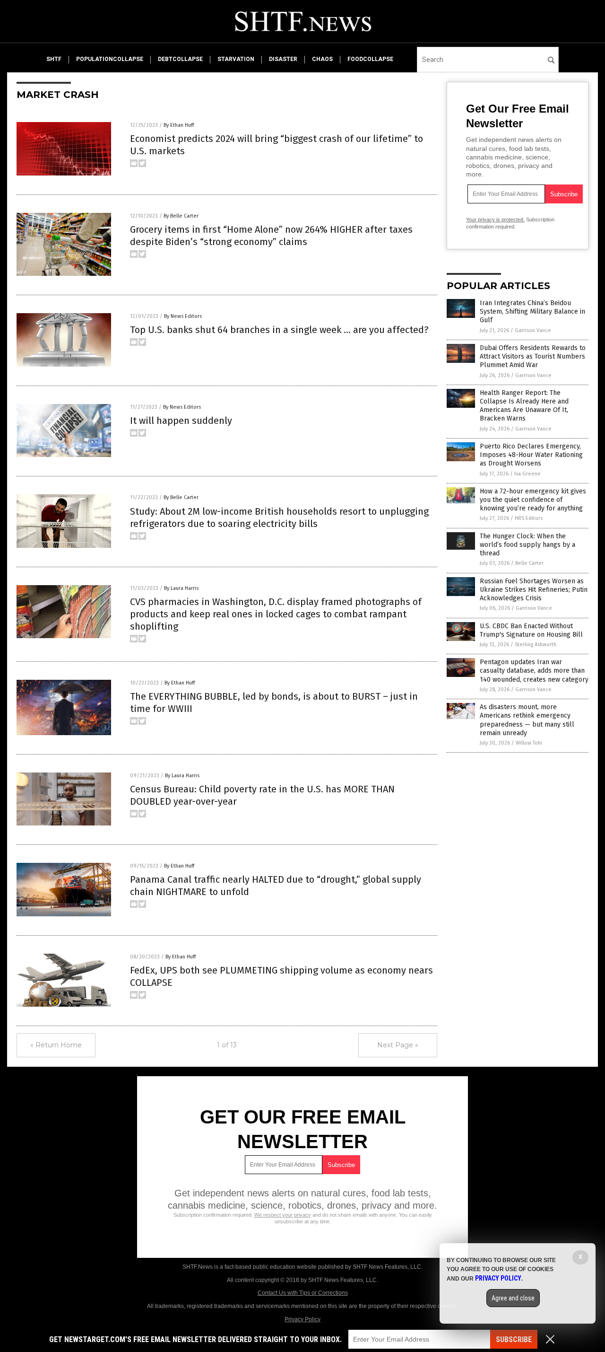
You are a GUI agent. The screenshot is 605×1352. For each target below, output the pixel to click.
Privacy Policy (302, 1319)
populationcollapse (109, 59)
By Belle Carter (181, 216)
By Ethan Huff (179, 125)
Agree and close (513, 1298)
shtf (53, 59)
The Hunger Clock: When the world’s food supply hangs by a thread (527, 544)
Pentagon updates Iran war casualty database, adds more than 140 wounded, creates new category (534, 670)
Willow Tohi (529, 743)
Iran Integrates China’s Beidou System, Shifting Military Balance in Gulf (532, 311)
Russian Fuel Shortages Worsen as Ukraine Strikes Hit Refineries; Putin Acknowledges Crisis (534, 589)
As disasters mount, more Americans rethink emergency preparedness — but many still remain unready (527, 720)
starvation (235, 59)
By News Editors (183, 316)
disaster (283, 59)
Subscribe (514, 1339)
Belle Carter (529, 563)
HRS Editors (529, 518)
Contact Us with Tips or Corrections (303, 1293)
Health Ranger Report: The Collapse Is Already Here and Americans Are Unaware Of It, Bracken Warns (524, 406)
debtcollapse (180, 59)
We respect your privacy (282, 1215)
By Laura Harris (181, 588)
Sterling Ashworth (535, 644)
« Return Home (56, 1045)
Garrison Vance (533, 330)
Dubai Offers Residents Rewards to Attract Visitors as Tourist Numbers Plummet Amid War (533, 356)
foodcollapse (370, 59)
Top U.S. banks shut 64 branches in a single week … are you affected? (279, 329)
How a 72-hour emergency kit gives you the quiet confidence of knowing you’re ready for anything (533, 499)
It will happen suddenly (181, 420)
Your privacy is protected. (495, 219)
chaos (322, 59)
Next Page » (397, 1045)
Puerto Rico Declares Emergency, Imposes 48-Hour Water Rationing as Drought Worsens (531, 454)
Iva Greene (527, 474)
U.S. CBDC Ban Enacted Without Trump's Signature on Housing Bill (531, 630)
